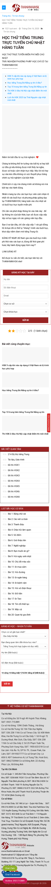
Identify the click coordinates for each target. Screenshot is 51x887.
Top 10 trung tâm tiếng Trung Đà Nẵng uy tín (27, 86)
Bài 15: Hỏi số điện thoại (19, 588)
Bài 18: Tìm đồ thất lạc (18, 604)
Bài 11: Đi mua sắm (17, 567)
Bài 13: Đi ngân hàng (17, 577)
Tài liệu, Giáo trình (16, 459)
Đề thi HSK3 (14, 475)
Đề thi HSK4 (14, 481)
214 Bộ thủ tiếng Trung (18, 454)
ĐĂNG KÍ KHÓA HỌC (48, 423)
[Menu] (4, 7)
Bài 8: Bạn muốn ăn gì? (18, 551)
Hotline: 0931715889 (15, 880)
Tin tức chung (18, 16)
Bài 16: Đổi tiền (15, 593)
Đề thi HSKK (14, 497)
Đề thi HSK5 (14, 486)
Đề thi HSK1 (14, 465)
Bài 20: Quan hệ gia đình (19, 614)
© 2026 (43, 883)
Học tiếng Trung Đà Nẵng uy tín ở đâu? (24, 83)
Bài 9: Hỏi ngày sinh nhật (19, 556)
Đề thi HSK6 (14, 491)
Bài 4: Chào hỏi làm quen (19, 530)
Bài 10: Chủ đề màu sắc (19, 561)
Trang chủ (6, 16)
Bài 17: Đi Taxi (14, 598)
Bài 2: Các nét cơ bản (18, 519)
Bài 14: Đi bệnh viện (17, 583)
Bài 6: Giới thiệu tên (17, 540)
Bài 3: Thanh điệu (16, 524)
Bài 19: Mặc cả (15, 609)
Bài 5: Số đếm (14, 535)
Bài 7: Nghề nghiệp (17, 545)
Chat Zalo (10, 868)
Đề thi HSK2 (14, 470)
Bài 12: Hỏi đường (16, 572)
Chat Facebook (12, 874)
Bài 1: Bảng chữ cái (17, 514)
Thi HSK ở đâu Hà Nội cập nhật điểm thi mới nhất (25, 434)
